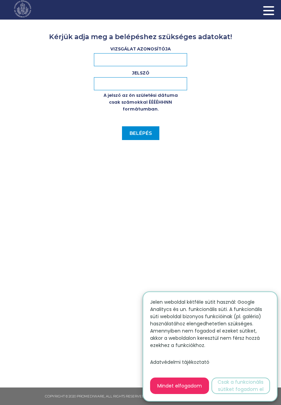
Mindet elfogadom (179, 385)
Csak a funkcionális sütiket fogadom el (241, 386)
